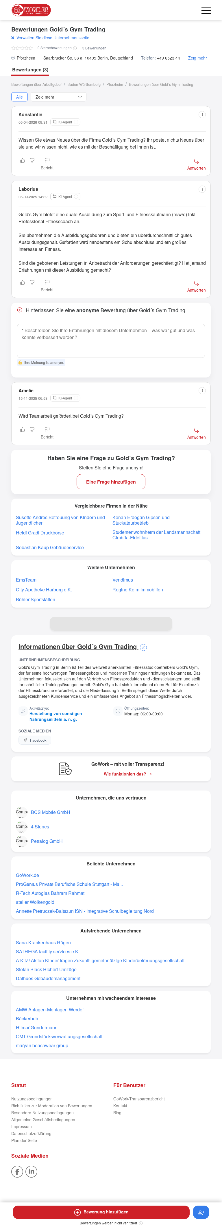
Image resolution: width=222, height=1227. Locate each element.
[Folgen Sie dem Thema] (201, 1212)
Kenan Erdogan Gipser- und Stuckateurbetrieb (141, 520)
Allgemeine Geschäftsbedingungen (43, 1119)
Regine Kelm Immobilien (137, 589)
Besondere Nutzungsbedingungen (42, 1112)
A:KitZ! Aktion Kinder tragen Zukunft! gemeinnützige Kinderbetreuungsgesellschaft (100, 960)
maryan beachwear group (42, 1045)
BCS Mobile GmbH (50, 812)
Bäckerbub (27, 1018)
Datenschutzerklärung (31, 1133)
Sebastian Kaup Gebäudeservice (50, 547)
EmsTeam (26, 579)
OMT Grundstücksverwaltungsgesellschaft (59, 1036)
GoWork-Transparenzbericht (139, 1099)
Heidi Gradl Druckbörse (40, 532)
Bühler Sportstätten (35, 599)
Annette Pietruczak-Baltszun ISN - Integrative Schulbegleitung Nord (85, 911)
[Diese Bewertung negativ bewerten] (32, 164)
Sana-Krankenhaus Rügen (43, 942)
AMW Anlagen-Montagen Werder (50, 1009)
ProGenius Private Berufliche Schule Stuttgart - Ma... (69, 884)
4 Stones (40, 826)
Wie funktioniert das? (125, 774)
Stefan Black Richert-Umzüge (46, 969)
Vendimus (122, 579)
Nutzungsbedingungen (32, 1099)
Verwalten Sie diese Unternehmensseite (52, 37)
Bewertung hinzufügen (106, 1212)
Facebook (38, 740)
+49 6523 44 (168, 58)
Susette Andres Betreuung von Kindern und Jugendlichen (60, 520)
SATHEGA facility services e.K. (47, 951)
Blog (117, 1112)
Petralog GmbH (47, 841)
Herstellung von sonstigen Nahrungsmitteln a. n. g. (55, 716)
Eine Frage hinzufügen (111, 481)
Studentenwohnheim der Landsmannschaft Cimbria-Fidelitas (156, 534)
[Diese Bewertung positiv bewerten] (22, 164)
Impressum (21, 1126)
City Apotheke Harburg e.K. (44, 589)
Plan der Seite (24, 1140)
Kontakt (120, 1105)
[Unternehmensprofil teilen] (165, 623)
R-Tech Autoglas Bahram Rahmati (51, 893)
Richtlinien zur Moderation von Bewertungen (51, 1105)
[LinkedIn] (31, 1171)
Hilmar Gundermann (37, 1027)
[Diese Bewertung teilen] (202, 114)
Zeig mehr (197, 58)
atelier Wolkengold (35, 902)
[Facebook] (17, 1171)
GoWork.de (27, 875)
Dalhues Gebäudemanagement (48, 978)
